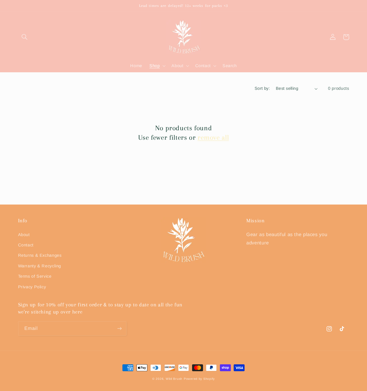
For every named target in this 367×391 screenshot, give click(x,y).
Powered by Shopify (199, 378)
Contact (26, 245)
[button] (24, 37)
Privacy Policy (32, 287)
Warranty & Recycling (39, 266)
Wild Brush (174, 378)
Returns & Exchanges (40, 255)
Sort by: (262, 88)
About (24, 234)
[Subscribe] (119, 328)
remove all (213, 137)
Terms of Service (35, 276)
